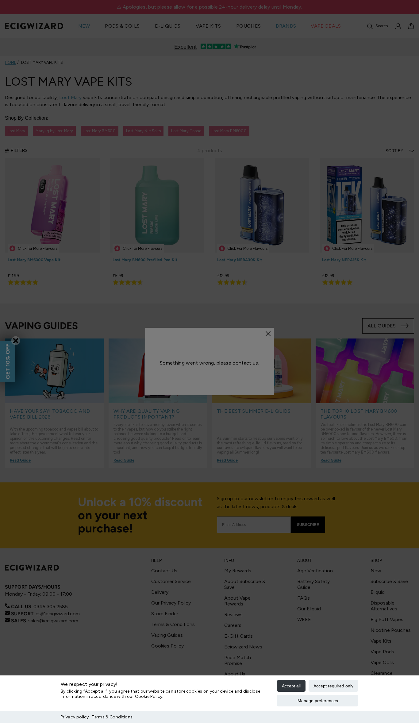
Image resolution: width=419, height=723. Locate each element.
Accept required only (333, 685)
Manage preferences (318, 700)
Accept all (291, 685)
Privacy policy (75, 717)
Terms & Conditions (112, 717)
